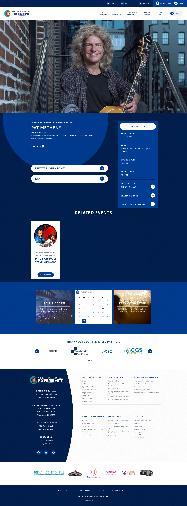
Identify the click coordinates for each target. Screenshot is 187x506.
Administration (139, 429)
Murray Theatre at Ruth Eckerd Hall (118, 393)
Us (160, 13)
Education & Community (146, 377)
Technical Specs (113, 436)
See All (90, 360)
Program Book (87, 393)
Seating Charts (87, 401)
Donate (114, 3)
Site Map (101, 490)
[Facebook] (38, 452)
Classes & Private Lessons (143, 381)
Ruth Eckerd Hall (114, 381)
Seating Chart (129, 196)
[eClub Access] (54, 307)
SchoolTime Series (140, 387)
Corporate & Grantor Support (92, 429)
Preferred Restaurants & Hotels (119, 396)
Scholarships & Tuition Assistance (146, 393)
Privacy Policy (83, 490)
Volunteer (85, 432)
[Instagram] (53, 452)
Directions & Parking (134, 204)
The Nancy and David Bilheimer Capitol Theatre (119, 385)
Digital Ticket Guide (89, 387)
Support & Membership (93, 416)
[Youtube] (46, 452)
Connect (137, 423)
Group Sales (86, 395)
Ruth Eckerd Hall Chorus (143, 384)
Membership (147, 13)
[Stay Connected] (132, 307)
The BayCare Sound (114, 389)
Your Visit (116, 13)
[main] (93, 167)
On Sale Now (128, 187)
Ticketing (103, 13)
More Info (36, 146)
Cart (181, 3)
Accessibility (117, 490)
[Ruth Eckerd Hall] (18, 13)
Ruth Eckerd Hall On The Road (118, 399)
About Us (138, 416)
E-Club (146, 3)
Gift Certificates (87, 398)
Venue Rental (114, 416)
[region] (93, 307)
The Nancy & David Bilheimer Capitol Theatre (118, 432)
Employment (138, 432)
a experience (93, 501)
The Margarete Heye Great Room (119, 420)
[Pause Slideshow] (150, 343)
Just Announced (87, 384)
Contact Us (138, 435)
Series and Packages (89, 390)
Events (84, 381)
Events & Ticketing (91, 377)
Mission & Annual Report (143, 420)
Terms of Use (63, 490)
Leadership (138, 426)
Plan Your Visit (115, 377)
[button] (106, 292)
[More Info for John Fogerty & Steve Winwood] (45, 235)
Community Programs (142, 390)
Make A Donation (88, 423)
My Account (165, 3)
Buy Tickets (130, 3)
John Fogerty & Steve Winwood (46, 261)
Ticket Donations (140, 438)
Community (131, 13)
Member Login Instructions (91, 435)
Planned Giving (87, 426)
